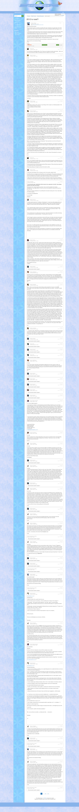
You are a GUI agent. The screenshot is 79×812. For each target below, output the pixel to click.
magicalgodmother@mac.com (32, 429)
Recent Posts (17, 18)
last (48, 793)
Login (63, 12)
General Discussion (40, 16)
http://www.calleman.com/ (31, 659)
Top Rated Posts (18, 24)
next (45, 793)
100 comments (44, 44)
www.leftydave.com (30, 596)
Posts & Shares (17, 20)
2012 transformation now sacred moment (38, 24)
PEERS (45, 798)
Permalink (61, 48)
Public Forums (33, 16)
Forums (16, 22)
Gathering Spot (18, 12)
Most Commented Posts (18, 27)
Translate (62, 15)
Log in (57, 44)
